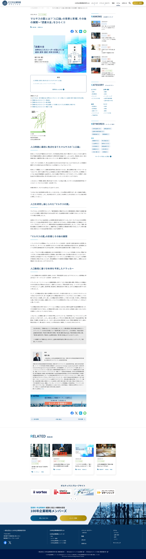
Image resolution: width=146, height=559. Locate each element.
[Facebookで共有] (72, 31)
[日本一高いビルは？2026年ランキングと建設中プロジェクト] (103, 25)
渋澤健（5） (105, 152)
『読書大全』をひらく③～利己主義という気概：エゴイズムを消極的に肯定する (53, 104)
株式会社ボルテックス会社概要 (75, 552)
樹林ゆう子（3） (105, 143)
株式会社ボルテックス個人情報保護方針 (96, 552)
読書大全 (40, 27)
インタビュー (37, 472)
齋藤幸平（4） (95, 140)
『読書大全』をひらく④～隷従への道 (42, 107)
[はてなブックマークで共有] (80, 31)
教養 (43, 472)
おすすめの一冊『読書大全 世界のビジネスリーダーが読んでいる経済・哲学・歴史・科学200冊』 (58, 98)
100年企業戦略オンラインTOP (37, 8)
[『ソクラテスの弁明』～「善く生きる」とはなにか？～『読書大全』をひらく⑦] (84, 459)
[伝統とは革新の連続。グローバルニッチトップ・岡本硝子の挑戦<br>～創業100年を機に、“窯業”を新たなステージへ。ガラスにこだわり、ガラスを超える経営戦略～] (103, 37)
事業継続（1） (106, 134)
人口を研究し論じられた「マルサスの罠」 (44, 83)
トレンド (104, 23)
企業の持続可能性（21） (98, 131)
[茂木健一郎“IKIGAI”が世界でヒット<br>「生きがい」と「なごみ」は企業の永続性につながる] (40, 459)
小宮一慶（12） (95, 152)
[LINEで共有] (84, 31)
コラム (47, 8)
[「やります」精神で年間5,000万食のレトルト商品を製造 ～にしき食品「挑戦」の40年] (103, 60)
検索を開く (130, 3)
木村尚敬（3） (95, 146)
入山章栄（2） (95, 143)
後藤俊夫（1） (95, 149)
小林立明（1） (105, 149)
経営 (109, 35)
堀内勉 (34, 27)
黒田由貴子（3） (105, 146)
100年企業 (58, 469)
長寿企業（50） (107, 128)
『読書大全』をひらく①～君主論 (41, 100)
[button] (71, 498)
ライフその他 (42, 14)
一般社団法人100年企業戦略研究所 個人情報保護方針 (51, 552)
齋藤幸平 (102, 469)
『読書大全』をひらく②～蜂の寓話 (41, 102)
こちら (42, 388)
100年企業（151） (96, 128)
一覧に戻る (58, 419)
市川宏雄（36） (105, 140)
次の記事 (80, 419)
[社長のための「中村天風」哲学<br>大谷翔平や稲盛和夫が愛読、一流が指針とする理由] (103, 49)
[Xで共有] (76, 31)
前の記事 (36, 419)
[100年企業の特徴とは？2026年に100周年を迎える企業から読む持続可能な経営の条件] (103, 72)
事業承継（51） (95, 134)
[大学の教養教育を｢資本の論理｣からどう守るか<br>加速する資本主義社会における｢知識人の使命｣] (106, 459)
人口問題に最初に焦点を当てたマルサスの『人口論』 (47, 80)
